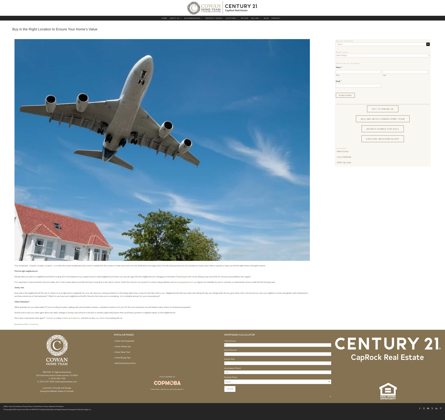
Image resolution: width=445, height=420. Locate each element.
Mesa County (343, 152)
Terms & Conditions (15, 406)
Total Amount (230, 341)
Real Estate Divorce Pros (125, 363)
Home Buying (33, 324)
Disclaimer (60, 406)
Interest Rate (229, 359)
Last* (384, 75)
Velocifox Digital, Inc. (84, 409)
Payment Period (230, 377)
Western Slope (56, 391)
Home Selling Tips (123, 347)
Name (339, 67)
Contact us (51, 318)
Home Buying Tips (123, 358)
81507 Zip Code (344, 163)
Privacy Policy (27, 406)
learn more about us (72, 318)
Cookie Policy (37, 406)
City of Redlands (344, 157)
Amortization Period (232, 368)
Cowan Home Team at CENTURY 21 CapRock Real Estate (35, 409)
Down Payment (230, 350)
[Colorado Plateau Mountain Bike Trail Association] (167, 381)
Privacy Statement (49, 406)
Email (339, 81)
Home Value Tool (122, 352)
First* (338, 75)
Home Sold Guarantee (124, 341)
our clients (100, 318)
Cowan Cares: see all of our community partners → (167, 389)
